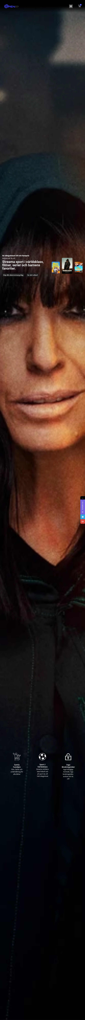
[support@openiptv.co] (82, 521)
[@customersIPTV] (82, 516)
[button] (71, 6)
